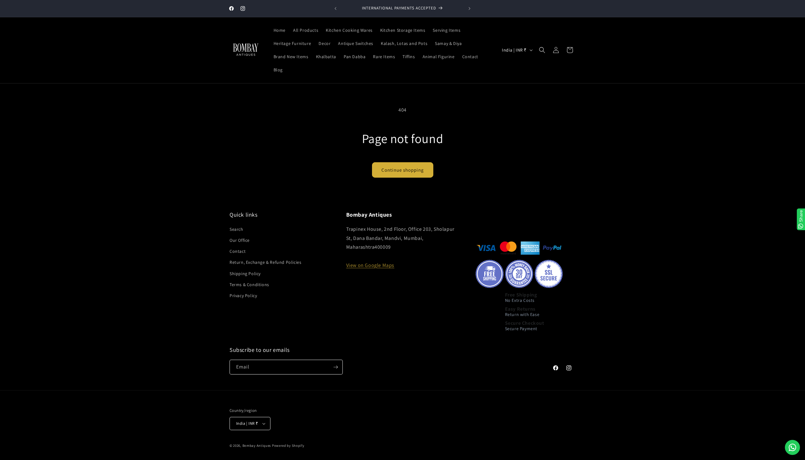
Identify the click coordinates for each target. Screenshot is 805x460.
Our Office (240, 240)
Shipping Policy (245, 273)
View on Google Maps (370, 265)
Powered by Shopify (288, 445)
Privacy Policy (243, 295)
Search (236, 229)
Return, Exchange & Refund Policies (265, 262)
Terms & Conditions (249, 284)
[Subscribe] (335, 367)
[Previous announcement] (335, 8)
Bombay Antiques (256, 445)
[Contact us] (792, 447)
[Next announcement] (469, 8)
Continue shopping (402, 170)
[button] (542, 50)
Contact (238, 251)
